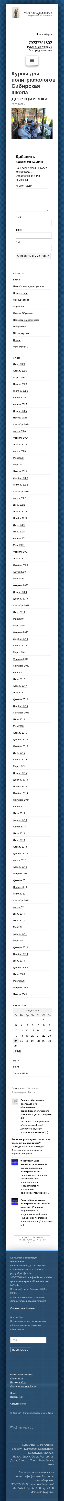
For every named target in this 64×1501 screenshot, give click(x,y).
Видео (16, 279)
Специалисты (16, 1378)
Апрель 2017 (20, 685)
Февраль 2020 (20, 585)
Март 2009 (19, 980)
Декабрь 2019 (20, 598)
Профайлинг (20, 326)
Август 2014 (19, 806)
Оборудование (21, 299)
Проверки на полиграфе (26, 319)
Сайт (19, 242)
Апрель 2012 (20, 866)
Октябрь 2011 (20, 893)
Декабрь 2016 (20, 699)
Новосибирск (44, 34)
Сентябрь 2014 (21, 799)
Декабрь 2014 (20, 779)
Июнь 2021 (19, 531)
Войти (16, 1066)
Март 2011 (19, 940)
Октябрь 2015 (20, 746)
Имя (19, 217)
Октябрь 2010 (20, 953)
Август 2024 (19, 431)
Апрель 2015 (20, 759)
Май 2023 (18, 457)
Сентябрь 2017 (21, 665)
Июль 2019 (19, 612)
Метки (31, 1092)
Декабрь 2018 (20, 638)
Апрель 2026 (20, 370)
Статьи (17, 339)
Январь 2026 (20, 384)
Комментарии (18, 1092)
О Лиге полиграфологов (21, 1374)
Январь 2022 (20, 511)
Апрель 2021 (20, 538)
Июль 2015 (19, 752)
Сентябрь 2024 (21, 424)
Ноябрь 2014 (20, 786)
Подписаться (20, 1349)
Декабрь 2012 (20, 853)
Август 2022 (19, 498)
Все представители (40, 50)
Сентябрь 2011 (21, 900)
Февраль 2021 (20, 551)
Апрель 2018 (20, 645)
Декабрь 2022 (20, 477)
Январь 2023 (20, 471)
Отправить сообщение (22, 1308)
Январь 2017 (20, 692)
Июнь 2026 (19, 363)
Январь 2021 (20, 558)
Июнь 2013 (19, 840)
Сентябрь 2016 (21, 712)
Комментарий (25, 185)
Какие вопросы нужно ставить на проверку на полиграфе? (30, 1141)
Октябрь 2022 (20, 484)
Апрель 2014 (20, 819)
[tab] (18, 1088)
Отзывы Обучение (23, 313)
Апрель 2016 (20, 732)
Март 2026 (19, 377)
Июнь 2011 (19, 920)
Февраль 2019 (20, 632)
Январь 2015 (20, 772)
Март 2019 (19, 625)
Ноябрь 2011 (20, 886)
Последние (33, 1088)
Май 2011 (18, 927)
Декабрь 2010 (20, 947)
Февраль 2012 (20, 873)
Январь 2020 (20, 591)
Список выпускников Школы (23, 1386)
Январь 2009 (20, 994)
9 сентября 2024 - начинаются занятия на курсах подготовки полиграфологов (34, 1166)
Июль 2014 (19, 813)
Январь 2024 (20, 444)
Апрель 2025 (20, 404)
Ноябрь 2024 (20, 417)
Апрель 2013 (20, 846)
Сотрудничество (18, 1403)
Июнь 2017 (19, 679)
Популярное (18, 1088)
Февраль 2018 (20, 658)
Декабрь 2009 (20, 967)
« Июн (17, 1050)
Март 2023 (19, 464)
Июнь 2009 (19, 974)
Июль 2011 (19, 913)
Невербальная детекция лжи (28, 286)
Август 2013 (19, 826)
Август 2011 (19, 907)
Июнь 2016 (19, 719)
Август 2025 (19, 397)
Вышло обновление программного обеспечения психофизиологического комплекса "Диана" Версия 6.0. (36, 1109)
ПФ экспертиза (21, 333)
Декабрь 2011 (20, 880)
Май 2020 (18, 578)
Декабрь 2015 (20, 739)
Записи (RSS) (20, 1073)
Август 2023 (19, 451)
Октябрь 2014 (20, 793)
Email (20, 229)
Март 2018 (19, 652)
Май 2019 (18, 618)
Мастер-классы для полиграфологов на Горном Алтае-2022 (32, 1240)
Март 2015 (19, 766)
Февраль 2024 (20, 437)
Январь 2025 (20, 410)
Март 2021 (19, 545)
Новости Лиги (20, 293)
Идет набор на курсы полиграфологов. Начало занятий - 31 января (35, 1203)
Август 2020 (19, 571)
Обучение (18, 306)
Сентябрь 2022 (21, 491)
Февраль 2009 (20, 987)
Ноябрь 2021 (20, 518)
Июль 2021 (19, 524)
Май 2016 (18, 726)
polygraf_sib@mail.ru (39, 46)
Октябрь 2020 (20, 565)
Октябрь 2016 (20, 705)
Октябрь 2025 (20, 390)
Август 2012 (19, 860)
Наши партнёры (18, 1382)
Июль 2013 (19, 833)
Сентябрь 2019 (21, 605)
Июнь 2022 (19, 504)
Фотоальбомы (20, 346)
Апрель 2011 (20, 933)
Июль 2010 (19, 960)
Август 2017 (19, 672)
